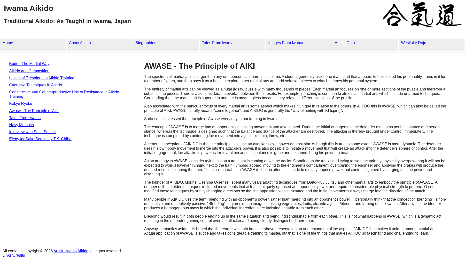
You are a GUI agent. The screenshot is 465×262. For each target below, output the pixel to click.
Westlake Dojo (413, 43)
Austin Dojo (345, 43)
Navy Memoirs (21, 125)
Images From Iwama (285, 43)
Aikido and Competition (29, 71)
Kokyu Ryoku (20, 103)
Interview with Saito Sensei (32, 132)
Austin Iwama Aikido (71, 251)
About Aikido (80, 43)
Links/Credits (13, 255)
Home (8, 43)
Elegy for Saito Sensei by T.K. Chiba (40, 139)
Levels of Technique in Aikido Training (41, 78)
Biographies (145, 43)
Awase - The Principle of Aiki (34, 111)
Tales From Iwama (217, 43)
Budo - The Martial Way (29, 64)
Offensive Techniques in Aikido (35, 85)
